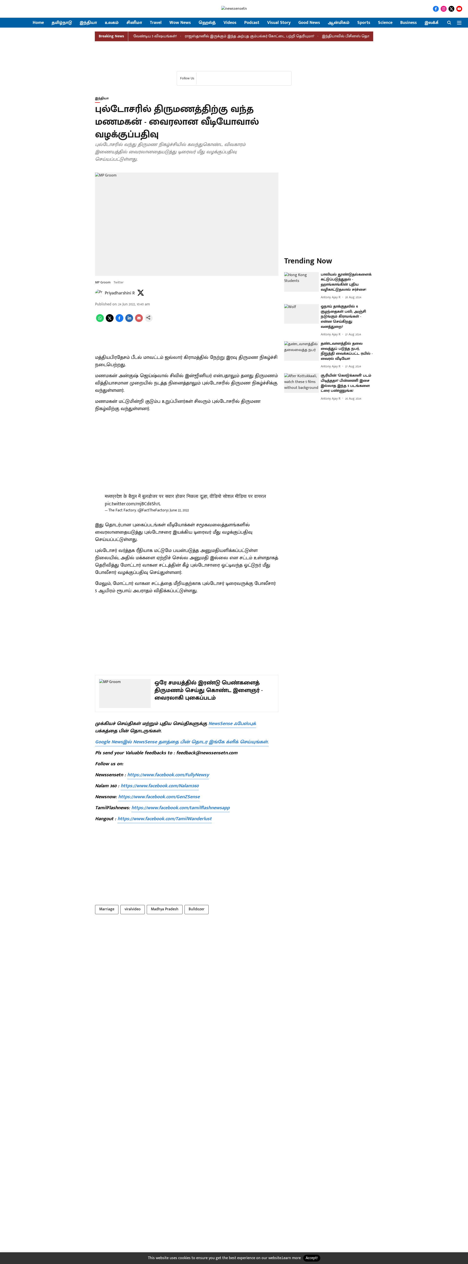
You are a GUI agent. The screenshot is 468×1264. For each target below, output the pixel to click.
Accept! (312, 1258)
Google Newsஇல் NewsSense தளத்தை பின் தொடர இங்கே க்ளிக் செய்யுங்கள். (182, 742)
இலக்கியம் (436, 23)
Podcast (251, 23)
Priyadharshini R (120, 293)
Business (408, 23)
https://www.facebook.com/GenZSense (159, 797)
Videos (230, 23)
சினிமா (134, 23)
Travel (156, 23)
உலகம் (112, 23)
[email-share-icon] (139, 321)
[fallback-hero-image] (301, 282)
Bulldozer (197, 909)
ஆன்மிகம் (339, 23)
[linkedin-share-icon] (129, 321)
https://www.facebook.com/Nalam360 (160, 786)
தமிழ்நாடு (62, 23)
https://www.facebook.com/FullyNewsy (168, 775)
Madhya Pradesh (164, 909)
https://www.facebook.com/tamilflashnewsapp (180, 808)
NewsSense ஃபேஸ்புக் (232, 723)
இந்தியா (88, 23)
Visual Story (279, 23)
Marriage (106, 909)
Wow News (180, 23)
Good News (309, 23)
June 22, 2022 (179, 510)
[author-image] (99, 293)
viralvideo (133, 909)
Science (385, 23)
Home (38, 23)
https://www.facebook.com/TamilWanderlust (164, 819)
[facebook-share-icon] (119, 321)
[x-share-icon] (110, 321)
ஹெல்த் (207, 23)
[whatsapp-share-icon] (100, 321)
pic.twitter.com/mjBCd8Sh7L (133, 504)
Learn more (291, 1258)
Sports (363, 23)
